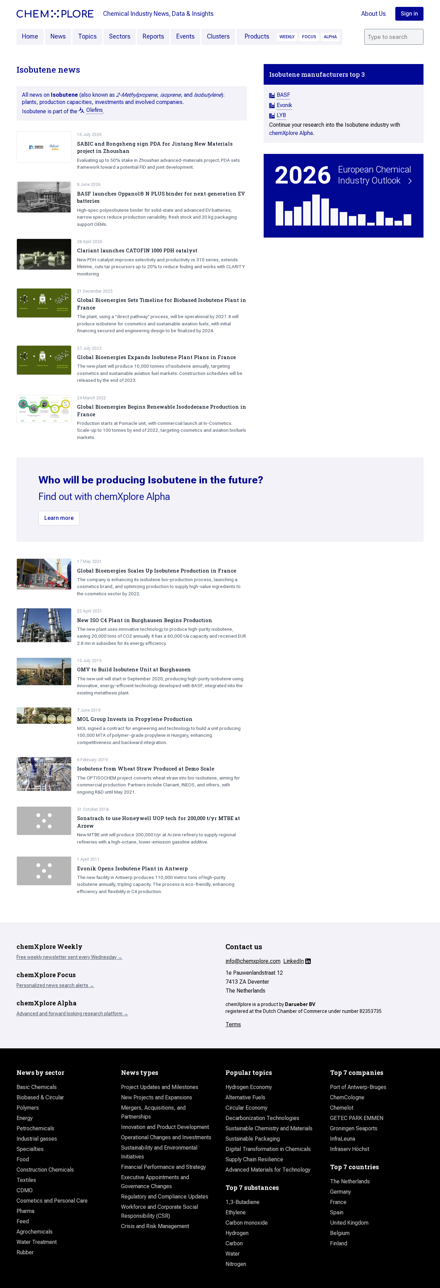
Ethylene (236, 1212)
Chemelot (341, 1107)
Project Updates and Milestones (159, 1087)
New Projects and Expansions (156, 1097)
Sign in (409, 13)
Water (233, 1253)
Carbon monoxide (247, 1222)
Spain (336, 1212)
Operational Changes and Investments (166, 1137)
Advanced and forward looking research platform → (72, 1013)
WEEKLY (287, 36)
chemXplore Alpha (291, 133)
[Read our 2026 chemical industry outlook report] (344, 196)
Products (257, 36)
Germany (340, 1191)
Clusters (218, 36)
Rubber (25, 1252)
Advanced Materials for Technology (268, 1169)
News (58, 36)
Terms (233, 1024)
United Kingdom (349, 1222)
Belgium (340, 1233)
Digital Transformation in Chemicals (268, 1149)
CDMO (24, 1190)
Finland (338, 1243)
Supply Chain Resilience (254, 1159)
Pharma (25, 1211)
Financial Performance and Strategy (163, 1167)
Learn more (59, 518)
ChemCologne (347, 1097)
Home (30, 36)
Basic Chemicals (36, 1087)
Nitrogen (236, 1264)
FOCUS (309, 36)
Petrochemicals (35, 1128)
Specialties (30, 1149)
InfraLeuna (342, 1138)
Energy (24, 1118)
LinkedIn (293, 961)
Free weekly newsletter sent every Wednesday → (69, 957)
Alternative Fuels (245, 1097)
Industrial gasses (36, 1138)
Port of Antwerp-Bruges (358, 1087)
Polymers (27, 1107)
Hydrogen (237, 1233)
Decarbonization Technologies (262, 1118)
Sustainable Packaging (253, 1138)
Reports (153, 36)
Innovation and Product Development (165, 1127)
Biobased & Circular (40, 1097)
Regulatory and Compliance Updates (164, 1196)
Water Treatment (36, 1242)
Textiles (26, 1180)
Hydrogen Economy (249, 1087)
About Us (373, 13)
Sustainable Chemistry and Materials (269, 1128)
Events (185, 36)
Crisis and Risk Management (155, 1226)
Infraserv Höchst (349, 1149)
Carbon (234, 1243)
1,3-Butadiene (243, 1202)
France (338, 1202)
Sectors (119, 36)
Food (22, 1159)
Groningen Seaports (353, 1128)
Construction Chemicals (45, 1169)
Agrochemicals (34, 1231)
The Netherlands (350, 1181)
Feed (22, 1221)
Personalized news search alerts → (55, 985)
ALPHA (330, 36)
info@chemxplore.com (253, 961)
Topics (87, 36)
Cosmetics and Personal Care (52, 1200)
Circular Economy (246, 1107)
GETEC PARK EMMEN (356, 1118)
